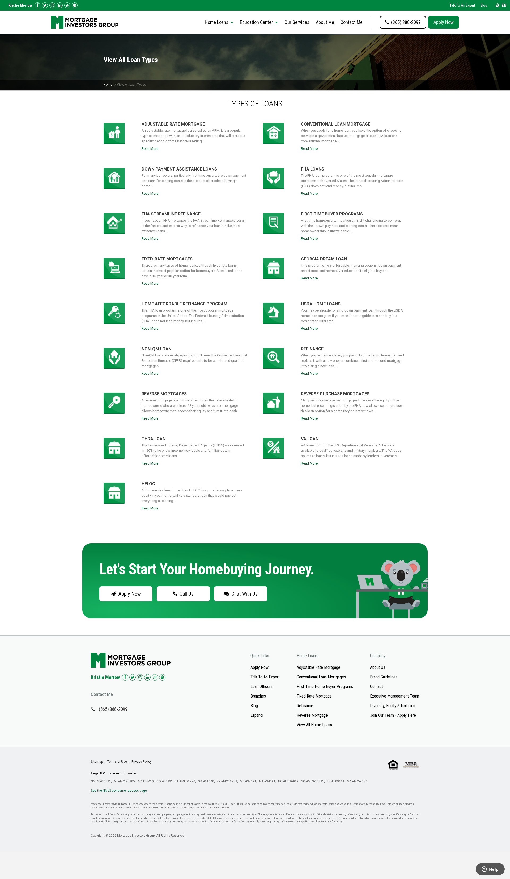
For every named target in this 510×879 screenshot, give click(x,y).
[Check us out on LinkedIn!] (60, 5)
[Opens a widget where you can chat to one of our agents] (490, 869)
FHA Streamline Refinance (171, 214)
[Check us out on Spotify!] (162, 677)
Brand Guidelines (383, 676)
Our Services (296, 22)
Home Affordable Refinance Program (184, 303)
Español (256, 715)
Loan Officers (261, 686)
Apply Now (444, 22)
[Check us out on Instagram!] (52, 5)
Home (108, 84)
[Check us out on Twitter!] (45, 5)
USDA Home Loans (321, 303)
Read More (150, 149)
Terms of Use (117, 762)
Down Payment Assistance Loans (179, 169)
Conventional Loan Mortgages (321, 676)
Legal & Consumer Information (114, 773)
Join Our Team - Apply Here (393, 715)
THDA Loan (153, 438)
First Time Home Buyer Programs (325, 686)
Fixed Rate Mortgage (314, 696)
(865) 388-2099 (113, 709)
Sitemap (97, 762)
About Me (325, 22)
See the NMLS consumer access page (119, 791)
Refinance (312, 348)
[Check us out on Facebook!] (37, 5)
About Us (377, 667)
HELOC (148, 483)
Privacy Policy (141, 762)
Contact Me (352, 22)
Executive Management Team (394, 696)
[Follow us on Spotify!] (75, 5)
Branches (258, 696)
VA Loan (309, 438)
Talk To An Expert (462, 5)
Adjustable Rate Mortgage (173, 124)
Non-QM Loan (156, 348)
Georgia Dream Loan (324, 259)
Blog (484, 5)
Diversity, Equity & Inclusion (392, 705)
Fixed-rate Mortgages (167, 259)
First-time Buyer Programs (332, 214)
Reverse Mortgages (164, 393)
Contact (376, 686)
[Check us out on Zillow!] (67, 5)
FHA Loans (312, 169)
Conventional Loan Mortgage (335, 124)
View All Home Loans (314, 724)
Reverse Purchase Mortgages (335, 393)
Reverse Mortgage (312, 715)
